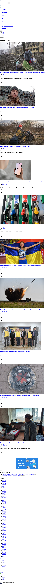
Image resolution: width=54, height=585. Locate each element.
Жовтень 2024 (4, 497)
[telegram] (29, 569)
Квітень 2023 (4, 511)
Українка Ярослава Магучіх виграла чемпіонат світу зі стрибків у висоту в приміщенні (20, 265)
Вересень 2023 (4, 507)
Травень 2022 (4, 519)
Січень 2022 (3, 522)
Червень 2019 (4, 546)
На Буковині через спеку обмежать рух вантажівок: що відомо (11, 475)
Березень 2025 (4, 493)
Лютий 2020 (4, 540)
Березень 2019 (4, 548)
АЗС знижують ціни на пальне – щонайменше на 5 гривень (14, 225)
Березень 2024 (4, 502)
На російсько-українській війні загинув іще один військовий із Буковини (17, 107)
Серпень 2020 (4, 535)
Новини (3, 74)
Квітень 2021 (4, 529)
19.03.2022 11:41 (4, 445)
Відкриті (10, 20)
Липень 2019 (4, 545)
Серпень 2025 (4, 489)
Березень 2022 (4, 521)
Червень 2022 (4, 518)
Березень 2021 (4, 530)
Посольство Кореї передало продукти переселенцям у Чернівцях (15, 351)
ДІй (2, 561)
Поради (14, 17)
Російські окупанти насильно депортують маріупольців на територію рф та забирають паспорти (22, 72)
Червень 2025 (4, 491)
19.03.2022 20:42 (4, 109)
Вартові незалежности (33, 20)
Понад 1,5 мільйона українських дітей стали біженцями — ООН (15, 146)
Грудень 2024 (4, 495)
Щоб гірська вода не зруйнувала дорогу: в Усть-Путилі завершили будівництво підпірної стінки (16, 476)
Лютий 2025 (4, 494)
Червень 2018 (4, 555)
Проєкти (4, 18)
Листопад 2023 (4, 505)
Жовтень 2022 (4, 515)
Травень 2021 (4, 528)
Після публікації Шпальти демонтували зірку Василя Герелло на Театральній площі (19, 395)
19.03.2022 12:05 (4, 397)
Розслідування (10, 14)
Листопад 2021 (4, 524)
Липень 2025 (4, 490)
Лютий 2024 (4, 503)
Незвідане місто (6, 20)
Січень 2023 (3, 513)
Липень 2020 (4, 536)
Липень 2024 (4, 499)
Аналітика (5, 14)
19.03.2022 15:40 (4, 267)
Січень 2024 (3, 504)
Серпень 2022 (4, 517)
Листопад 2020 (4, 533)
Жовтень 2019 (4, 543)
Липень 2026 (4, 481)
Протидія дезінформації (26, 20)
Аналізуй (4, 12)
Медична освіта (14, 20)
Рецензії (7, 17)
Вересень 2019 (4, 544)
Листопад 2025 (4, 487)
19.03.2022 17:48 (4, 184)
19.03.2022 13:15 (4, 353)
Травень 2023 (4, 510)
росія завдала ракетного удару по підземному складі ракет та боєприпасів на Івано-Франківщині (22, 309)
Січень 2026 (3, 485)
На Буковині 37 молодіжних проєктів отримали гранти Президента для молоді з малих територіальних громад (18, 474)
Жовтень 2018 (4, 552)
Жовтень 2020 (4, 534)
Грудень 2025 (4, 486)
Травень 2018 (4, 556)
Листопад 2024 (4, 496)
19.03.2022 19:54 (4, 149)
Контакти (4, 21)
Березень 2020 (4, 539)
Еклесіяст (42, 20)
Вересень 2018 (4, 553)
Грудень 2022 (4, 514)
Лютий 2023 (4, 512)
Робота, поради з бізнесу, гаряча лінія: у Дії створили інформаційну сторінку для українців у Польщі (23, 181)
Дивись (4, 9)
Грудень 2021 (4, 523)
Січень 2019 (3, 550)
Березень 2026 (4, 484)
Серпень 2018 (4, 554)
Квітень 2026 (4, 483)
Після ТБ (38, 20)
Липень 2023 (4, 508)
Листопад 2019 (4, 542)
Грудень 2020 (4, 532)
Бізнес (17, 17)
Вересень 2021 (4, 525)
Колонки (14, 14)
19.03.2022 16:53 (4, 228)
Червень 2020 (4, 537)
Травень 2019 (4, 547)
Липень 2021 (4, 527)
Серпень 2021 (4, 526)
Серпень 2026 (4, 480)
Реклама (20, 17)
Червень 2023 (4, 509)
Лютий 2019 (4, 549)
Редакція (4, 24)
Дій (3, 15)
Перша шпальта (4, 565)
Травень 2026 (4, 482)
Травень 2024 (4, 501)
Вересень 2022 (4, 516)
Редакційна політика (7, 26)
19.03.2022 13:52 (4, 311)
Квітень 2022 (4, 520)
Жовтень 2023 (4, 506)
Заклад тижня (20, 20)
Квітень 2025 (4, 492)
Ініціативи (11, 17)
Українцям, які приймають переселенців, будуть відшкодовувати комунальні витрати (20, 442)
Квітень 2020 (4, 538)
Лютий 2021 (4, 531)
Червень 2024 (4, 500)
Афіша (5, 17)
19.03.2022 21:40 (4, 75)
